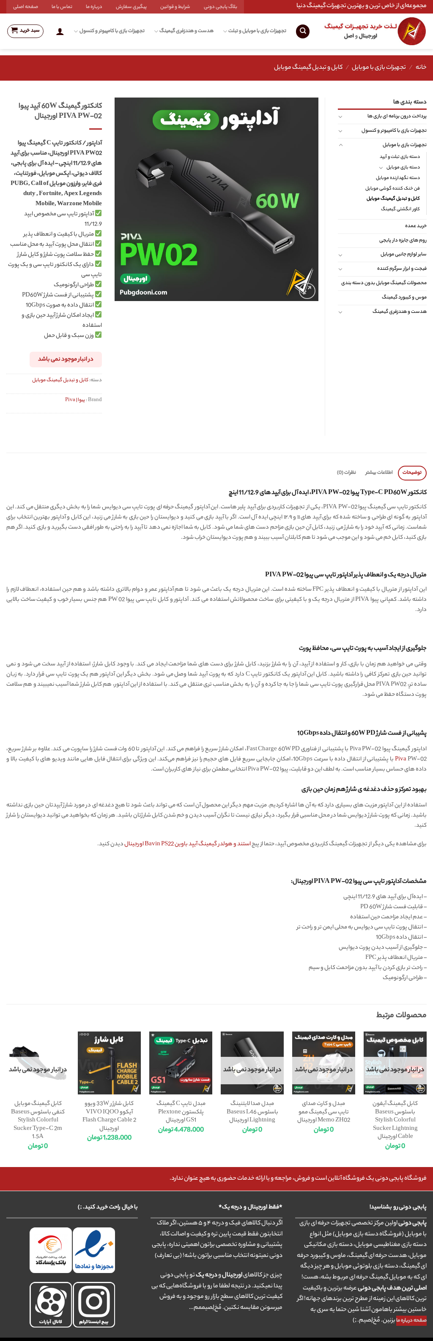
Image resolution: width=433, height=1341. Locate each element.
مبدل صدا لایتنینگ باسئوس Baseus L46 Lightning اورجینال (252, 1112)
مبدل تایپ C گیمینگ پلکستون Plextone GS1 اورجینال (181, 1112)
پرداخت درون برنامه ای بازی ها (397, 116)
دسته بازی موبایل (403, 167)
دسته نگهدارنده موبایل (398, 178)
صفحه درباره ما (411, 1321)
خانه (421, 68)
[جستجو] (303, 31)
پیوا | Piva (75, 400)
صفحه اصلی (25, 7)
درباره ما (94, 7)
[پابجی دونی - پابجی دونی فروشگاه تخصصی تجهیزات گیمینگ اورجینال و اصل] (375, 31)
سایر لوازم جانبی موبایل (404, 254)
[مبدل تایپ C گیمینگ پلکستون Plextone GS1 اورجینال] (180, 1063)
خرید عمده (416, 226)
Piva (400, 759)
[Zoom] (307, 291)
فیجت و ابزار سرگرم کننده (402, 269)
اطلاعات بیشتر (379, 473)
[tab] (412, 473)
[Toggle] (340, 116)
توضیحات (412, 473)
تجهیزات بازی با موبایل (379, 68)
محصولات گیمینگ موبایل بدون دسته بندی (384, 283)
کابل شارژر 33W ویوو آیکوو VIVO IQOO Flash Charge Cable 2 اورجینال (109, 1116)
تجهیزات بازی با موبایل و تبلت (257, 31)
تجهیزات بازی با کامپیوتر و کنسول (111, 31)
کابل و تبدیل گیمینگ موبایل (308, 68)
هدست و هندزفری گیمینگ (186, 31)
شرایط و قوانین (175, 7)
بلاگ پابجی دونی (220, 7)
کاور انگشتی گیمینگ (400, 209)
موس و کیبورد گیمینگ (404, 297)
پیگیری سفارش (131, 7)
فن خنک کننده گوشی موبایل (392, 189)
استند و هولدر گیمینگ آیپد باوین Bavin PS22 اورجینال (187, 844)
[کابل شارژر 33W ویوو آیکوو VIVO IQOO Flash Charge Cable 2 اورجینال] (109, 1063)
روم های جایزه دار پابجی (403, 240)
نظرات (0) (346, 473)
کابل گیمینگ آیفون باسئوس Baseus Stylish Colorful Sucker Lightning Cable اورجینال (395, 1120)
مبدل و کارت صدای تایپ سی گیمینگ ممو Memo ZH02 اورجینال (323, 1112)
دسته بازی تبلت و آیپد (400, 157)
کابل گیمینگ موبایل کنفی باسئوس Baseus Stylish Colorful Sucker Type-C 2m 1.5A (38, 1120)
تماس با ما (62, 7)
